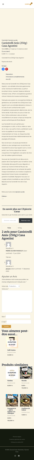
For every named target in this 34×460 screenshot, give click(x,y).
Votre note (5, 286)
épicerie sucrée (20, 192)
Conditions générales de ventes (17, 439)
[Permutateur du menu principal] (3, 4)
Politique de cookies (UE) (17, 442)
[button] (20, 4)
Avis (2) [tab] (8, 79)
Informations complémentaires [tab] (15, 77)
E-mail (4, 322)
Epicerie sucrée (12, 40)
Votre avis (5, 289)
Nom (4, 316)
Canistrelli (5, 40)
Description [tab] (9, 74)
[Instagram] (15, 456)
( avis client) (6, 51)
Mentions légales (17, 436)
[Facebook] (19, 456)
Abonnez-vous (25, 220)
